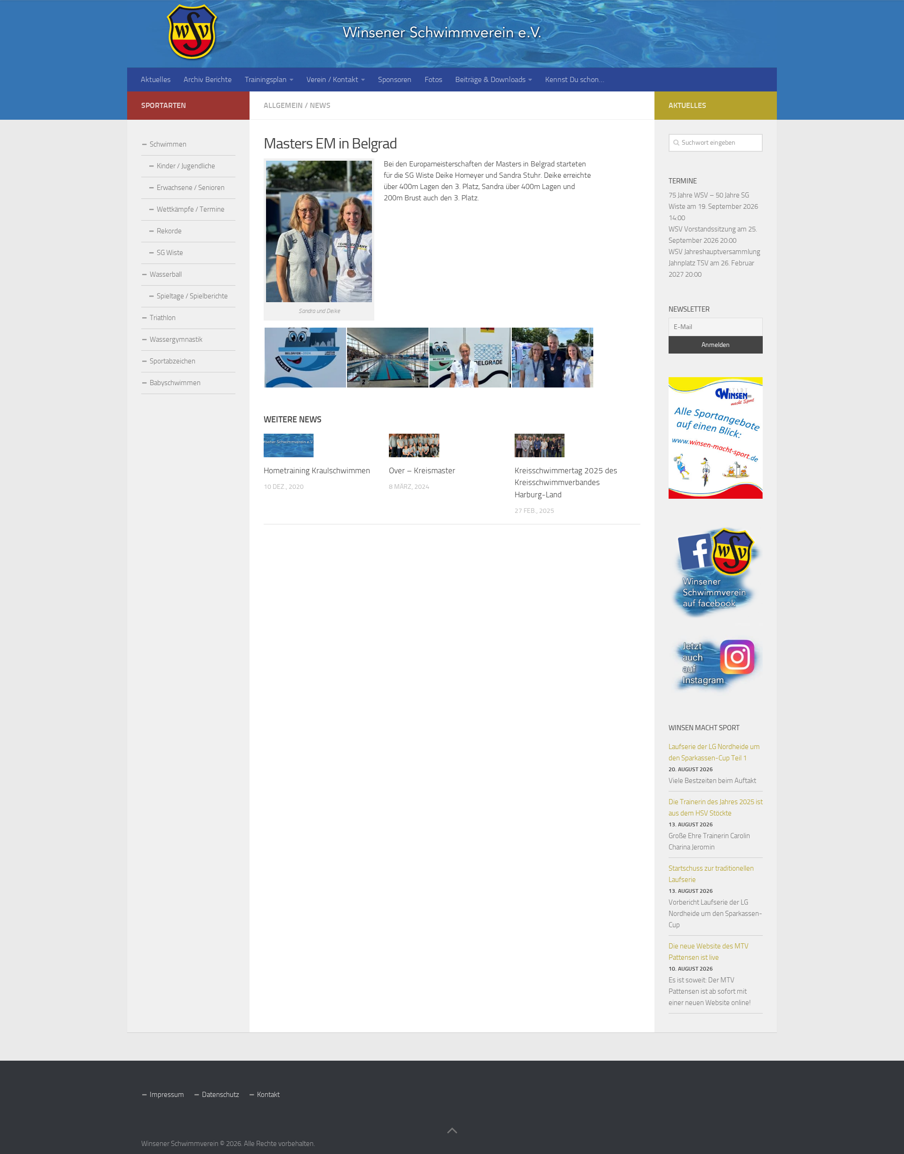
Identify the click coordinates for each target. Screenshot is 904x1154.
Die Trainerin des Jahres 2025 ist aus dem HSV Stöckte (716, 807)
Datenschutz (220, 1094)
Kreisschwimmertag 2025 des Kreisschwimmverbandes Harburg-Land (566, 482)
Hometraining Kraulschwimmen (317, 470)
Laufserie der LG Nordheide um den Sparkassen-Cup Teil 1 (714, 752)
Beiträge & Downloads (490, 79)
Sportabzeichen (172, 361)
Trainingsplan (266, 79)
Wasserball (166, 274)
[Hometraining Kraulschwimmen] (289, 445)
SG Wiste (170, 252)
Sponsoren (395, 79)
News (320, 105)
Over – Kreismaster (422, 470)
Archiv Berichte (208, 79)
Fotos (433, 79)
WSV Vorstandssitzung (702, 229)
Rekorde (169, 231)
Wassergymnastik (176, 339)
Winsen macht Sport (704, 728)
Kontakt (268, 1094)
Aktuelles (155, 79)
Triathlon (163, 317)
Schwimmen (168, 144)
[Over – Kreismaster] (414, 445)
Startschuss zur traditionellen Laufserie (711, 874)
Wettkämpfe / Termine (191, 209)
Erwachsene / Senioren (191, 187)
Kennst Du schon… (574, 79)
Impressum (167, 1094)
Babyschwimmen (175, 383)
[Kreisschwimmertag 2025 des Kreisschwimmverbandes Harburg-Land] (540, 445)
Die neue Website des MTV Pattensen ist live (709, 952)
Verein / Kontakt (332, 79)
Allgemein (283, 105)
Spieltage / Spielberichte (192, 296)
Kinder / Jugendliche (186, 166)
